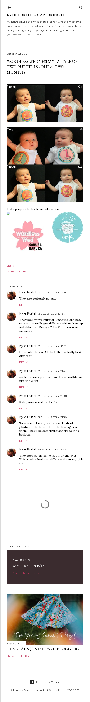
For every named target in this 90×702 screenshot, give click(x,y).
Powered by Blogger (48, 682)
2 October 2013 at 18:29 (52, 346)
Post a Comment (27, 656)
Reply (23, 304)
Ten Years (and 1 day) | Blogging (43, 648)
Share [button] (10, 265)
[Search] (80, 6)
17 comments (31, 573)
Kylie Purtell (28, 292)
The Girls (20, 271)
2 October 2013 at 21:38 (52, 371)
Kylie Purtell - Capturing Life (37, 14)
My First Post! (28, 566)
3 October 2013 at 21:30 (52, 417)
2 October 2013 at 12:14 (52, 292)
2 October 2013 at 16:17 (52, 313)
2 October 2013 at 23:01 (52, 395)
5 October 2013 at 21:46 (52, 449)
